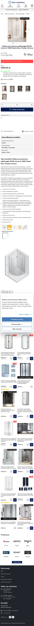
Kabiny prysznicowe (9, 14)
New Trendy (9, 55)
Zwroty (2, 576)
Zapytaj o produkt (29, 131)
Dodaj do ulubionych (8, 131)
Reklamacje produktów (6, 579)
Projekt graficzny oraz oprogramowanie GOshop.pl (13, 623)
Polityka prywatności (6, 582)
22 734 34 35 (6, 613)
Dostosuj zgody (16, 324)
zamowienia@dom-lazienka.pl (10, 610)
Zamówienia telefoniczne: (17, 10)
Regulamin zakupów (6, 574)
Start (2, 14)
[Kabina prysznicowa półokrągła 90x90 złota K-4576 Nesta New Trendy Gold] (20, 88)
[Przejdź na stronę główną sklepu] (17, 2)
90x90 (27, 14)
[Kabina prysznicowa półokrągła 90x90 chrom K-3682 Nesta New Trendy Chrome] (17, 29)
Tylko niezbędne (17, 329)
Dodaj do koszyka (18, 109)
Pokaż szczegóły (24, 314)
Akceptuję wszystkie (17, 319)
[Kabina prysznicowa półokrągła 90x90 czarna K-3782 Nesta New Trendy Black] (4, 88)
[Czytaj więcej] (17, 562)
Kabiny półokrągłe (20, 14)
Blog (2, 571)
